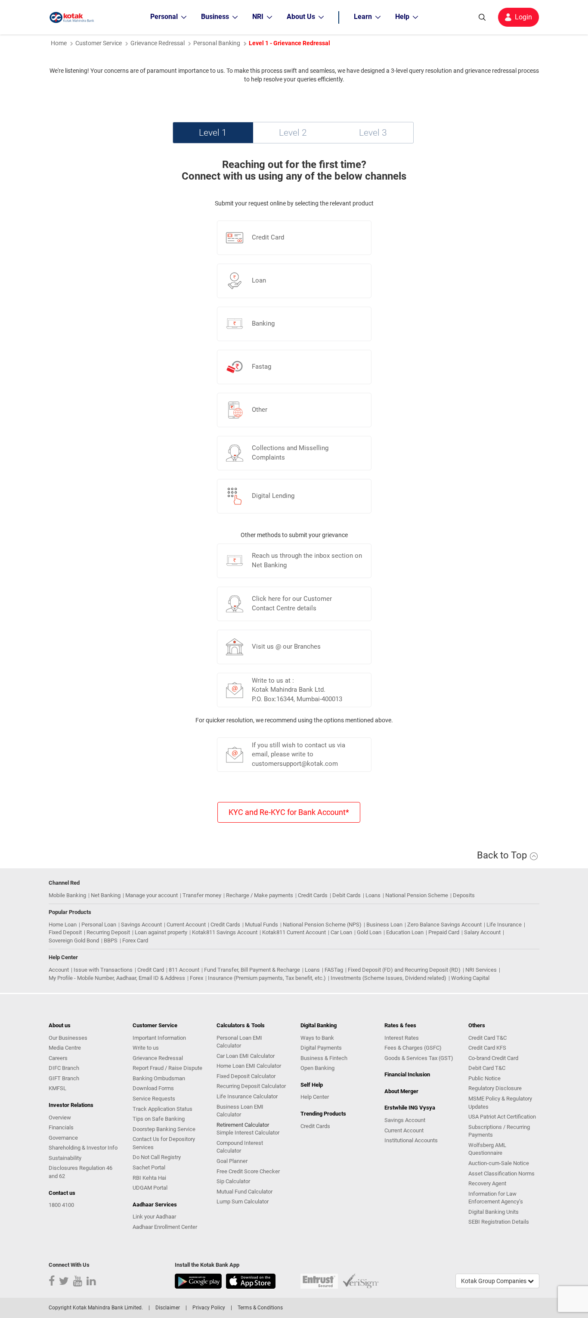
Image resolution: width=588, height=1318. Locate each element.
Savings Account (141, 924)
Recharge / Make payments (259, 895)
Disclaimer (167, 1308)
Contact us (62, 1193)
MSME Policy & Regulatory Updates (500, 1102)
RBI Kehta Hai (149, 1178)
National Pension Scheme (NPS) (322, 924)
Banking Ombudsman (159, 1078)
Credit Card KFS (487, 1047)
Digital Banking (318, 1025)
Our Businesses (68, 1038)
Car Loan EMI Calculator (246, 1056)
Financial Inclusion (407, 1074)
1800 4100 (61, 1205)
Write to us (146, 1047)
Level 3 (373, 132)
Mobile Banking (67, 895)
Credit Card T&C (487, 1038)
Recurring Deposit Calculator (251, 1086)
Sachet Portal (149, 1167)
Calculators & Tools (241, 1025)
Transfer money (202, 895)
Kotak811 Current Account (294, 932)
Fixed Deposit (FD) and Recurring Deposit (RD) (404, 970)
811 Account (184, 970)
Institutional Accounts (411, 1140)
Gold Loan (369, 932)
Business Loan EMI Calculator (240, 1111)
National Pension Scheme (416, 895)
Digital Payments (321, 1047)
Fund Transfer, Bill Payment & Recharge (252, 970)
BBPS (111, 940)
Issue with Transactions (103, 970)
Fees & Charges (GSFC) (413, 1047)
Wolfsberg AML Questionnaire (487, 1149)
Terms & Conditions (260, 1308)
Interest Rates (401, 1038)
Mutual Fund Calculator (244, 1191)
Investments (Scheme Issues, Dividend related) (388, 978)
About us (60, 1025)
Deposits (464, 895)
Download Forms (153, 1088)
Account (59, 970)
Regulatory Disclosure (495, 1088)
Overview (60, 1117)
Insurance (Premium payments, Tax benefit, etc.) (267, 978)
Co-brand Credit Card (493, 1058)
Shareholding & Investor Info (83, 1147)
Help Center (314, 1097)
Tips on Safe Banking (159, 1119)
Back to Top (503, 855)
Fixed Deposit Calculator (246, 1076)
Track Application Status (162, 1109)
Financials (61, 1127)
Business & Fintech (323, 1058)
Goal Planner (232, 1161)
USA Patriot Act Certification (502, 1116)
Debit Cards (346, 895)
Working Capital (470, 978)
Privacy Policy (208, 1308)
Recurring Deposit (108, 932)
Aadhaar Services (155, 1204)
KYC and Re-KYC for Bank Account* (289, 812)
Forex (196, 978)
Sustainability (65, 1158)
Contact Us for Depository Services (164, 1143)
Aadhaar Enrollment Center (165, 1227)
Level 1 (213, 132)
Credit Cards (313, 895)
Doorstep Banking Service (164, 1129)
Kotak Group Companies (494, 1281)
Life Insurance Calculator (247, 1096)
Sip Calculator (233, 1181)
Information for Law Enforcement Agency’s (495, 1198)
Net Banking (106, 895)
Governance (63, 1138)
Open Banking (317, 1068)
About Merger (401, 1091)
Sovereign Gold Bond (74, 940)
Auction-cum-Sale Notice (498, 1163)
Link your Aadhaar (154, 1216)
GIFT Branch (64, 1078)
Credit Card (150, 970)
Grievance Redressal (158, 1058)
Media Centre (65, 1047)
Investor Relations (71, 1105)
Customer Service (98, 43)
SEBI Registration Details (498, 1222)
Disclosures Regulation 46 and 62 (80, 1172)
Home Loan (63, 924)
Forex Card (135, 940)
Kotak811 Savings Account (224, 932)
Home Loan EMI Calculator (249, 1066)
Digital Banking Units (493, 1212)
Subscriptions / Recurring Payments (499, 1131)
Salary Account (482, 932)
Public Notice (484, 1078)
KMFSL (57, 1088)
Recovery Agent (487, 1183)
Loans (373, 895)
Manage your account (151, 895)
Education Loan (405, 932)
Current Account (186, 924)
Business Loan (384, 924)
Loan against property (161, 932)
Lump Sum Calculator (243, 1201)
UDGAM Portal (150, 1187)
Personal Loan (98, 924)
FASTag (334, 970)
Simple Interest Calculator (248, 1132)
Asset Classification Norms (501, 1173)
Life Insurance (504, 924)
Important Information (159, 1038)
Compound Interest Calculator (240, 1147)
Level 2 (293, 132)
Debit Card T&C (486, 1068)
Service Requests (154, 1098)
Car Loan (341, 932)
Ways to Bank (317, 1038)
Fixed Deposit (65, 932)
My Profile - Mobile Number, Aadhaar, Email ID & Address (117, 978)
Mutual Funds (261, 924)
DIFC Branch (64, 1068)
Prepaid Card (443, 932)
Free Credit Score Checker (248, 1171)
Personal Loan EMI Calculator (239, 1042)
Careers (58, 1058)
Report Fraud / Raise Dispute (167, 1068)
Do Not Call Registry (157, 1157)
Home (59, 43)
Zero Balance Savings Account (444, 924)
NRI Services (481, 970)
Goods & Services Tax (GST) (418, 1058)
